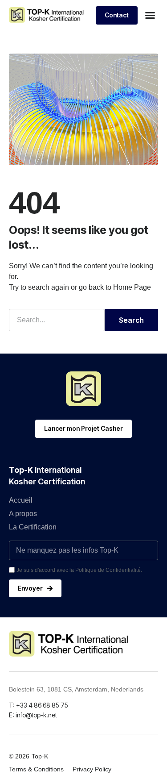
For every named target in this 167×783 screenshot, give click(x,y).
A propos (23, 513)
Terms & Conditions (36, 769)
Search (131, 320)
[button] (150, 15)
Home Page (132, 287)
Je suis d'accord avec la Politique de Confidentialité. (79, 570)
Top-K (40, 756)
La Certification (33, 527)
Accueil (21, 500)
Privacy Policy (92, 769)
